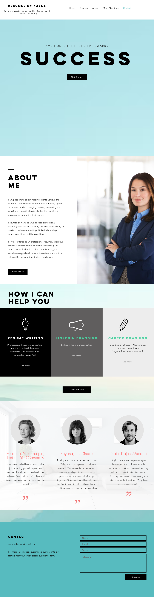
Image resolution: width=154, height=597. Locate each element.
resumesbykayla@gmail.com (22, 544)
